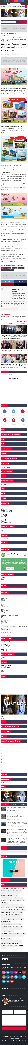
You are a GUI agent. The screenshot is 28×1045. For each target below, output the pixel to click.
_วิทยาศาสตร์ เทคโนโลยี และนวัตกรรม (9, 615)
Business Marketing (19, 909)
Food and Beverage (18, 919)
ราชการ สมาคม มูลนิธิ (6, 900)
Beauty (2, 671)
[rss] (17, 1)
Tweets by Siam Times (6, 589)
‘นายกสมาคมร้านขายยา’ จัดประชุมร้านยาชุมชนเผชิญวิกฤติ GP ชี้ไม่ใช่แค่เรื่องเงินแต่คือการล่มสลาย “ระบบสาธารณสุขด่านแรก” (17, 809)
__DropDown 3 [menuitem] (4, 515)
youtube (2, 579)
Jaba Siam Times (6, 665)
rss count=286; (4, 650)
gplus (2, 582)
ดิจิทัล (8, 893)
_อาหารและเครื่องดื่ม (5, 620)
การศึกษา (9, 890)
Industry (3, 931)
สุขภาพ (3, 907)
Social (2, 39)
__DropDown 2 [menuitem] (4, 514)
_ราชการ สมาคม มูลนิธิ (6, 614)
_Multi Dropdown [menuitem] (5, 519)
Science (9, 938)
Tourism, (17, 56)
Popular (14, 804)
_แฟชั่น (2, 611)
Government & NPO (6, 926)
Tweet (9, 281)
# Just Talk (20, 268)
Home (2, 37)
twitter (2, 578)
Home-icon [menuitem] (3, 507)
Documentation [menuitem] (4, 509)
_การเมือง (3, 599)
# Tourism (11, 269)
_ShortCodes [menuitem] (3, 520)
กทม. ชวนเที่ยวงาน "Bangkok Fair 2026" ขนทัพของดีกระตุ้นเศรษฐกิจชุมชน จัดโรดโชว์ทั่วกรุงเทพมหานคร (17, 816)
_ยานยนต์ (3, 612)
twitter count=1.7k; (5, 643)
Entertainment (5, 917)
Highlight (14, 37)
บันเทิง (15, 895)
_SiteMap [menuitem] (3, 521)
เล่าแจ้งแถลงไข (4, 622)
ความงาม (3, 893)
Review (3, 938)
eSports (13, 917)
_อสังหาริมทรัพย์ (4, 619)
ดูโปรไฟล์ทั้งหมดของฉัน (6, 667)
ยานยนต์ (20, 897)
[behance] (19, 1)
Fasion (3, 919)
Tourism (7, 39)
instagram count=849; (6, 649)
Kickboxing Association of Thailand (11, 933)
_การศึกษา (3, 600)
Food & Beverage (6, 921)
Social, (13, 56)
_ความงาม (3, 604)
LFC (24, 933)
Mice (2, 936)
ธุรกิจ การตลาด (15, 893)
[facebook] (4, 1)
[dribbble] (15, 1)
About (2, 530)
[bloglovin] (12, 1)
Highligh (11, 929)
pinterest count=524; (5, 646)
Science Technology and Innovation (11, 940)
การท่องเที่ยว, (22, 54)
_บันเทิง (2, 609)
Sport (15, 945)
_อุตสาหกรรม (3, 621)
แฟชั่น (15, 897)
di (16, 912)
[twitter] (6, 1)
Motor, (10, 56)
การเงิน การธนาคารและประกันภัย (9, 888)
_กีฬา (2, 603)
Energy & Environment (15, 914)
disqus (13, 372)
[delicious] (23, 1)
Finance (9, 919)
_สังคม (2, 616)
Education (4, 914)
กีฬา (21, 890)
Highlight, (3, 56)
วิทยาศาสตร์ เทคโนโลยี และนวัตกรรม (10, 905)
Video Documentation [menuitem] (6, 522)
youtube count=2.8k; (5, 645)
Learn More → (12, 1003)
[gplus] (8, 1)
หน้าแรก (2, 782)
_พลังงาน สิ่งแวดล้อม (5, 610)
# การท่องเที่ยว (8, 268)
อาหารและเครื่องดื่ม (19, 907)
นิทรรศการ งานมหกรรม (6, 895)
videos (3, 948)
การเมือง (3, 890)
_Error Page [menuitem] (3, 516)
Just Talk (19, 37)
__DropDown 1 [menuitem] (4, 513)
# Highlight (14, 268)
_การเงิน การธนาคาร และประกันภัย (9, 597)
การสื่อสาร (15, 890)
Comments (23, 804)
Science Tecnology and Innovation (11, 943)
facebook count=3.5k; (6, 642)
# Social (6, 269)
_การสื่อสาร (3, 602)
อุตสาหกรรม (4, 909)
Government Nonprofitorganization (11, 924)
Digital (21, 912)
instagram (3, 581)
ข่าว (1, 595)
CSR (13, 912)
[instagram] (21, 1)
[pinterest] (10, 1)
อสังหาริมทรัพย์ (9, 907)
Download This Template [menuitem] (6, 510)
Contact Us (3, 531)
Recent (5, 804)
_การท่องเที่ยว (4, 598)
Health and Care (17, 926)
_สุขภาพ (2, 617)
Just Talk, (7, 56)
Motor (24, 37)
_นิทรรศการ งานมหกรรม (6, 608)
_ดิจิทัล (2, 605)
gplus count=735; (4, 644)
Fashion (2, 672)
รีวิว (1, 623)
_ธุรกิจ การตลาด (4, 606)
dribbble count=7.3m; (5, 648)
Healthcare (4, 929)
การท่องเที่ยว (7, 37)
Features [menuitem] (3, 517)
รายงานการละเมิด (5, 467)
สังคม (21, 905)
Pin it (9, 285)
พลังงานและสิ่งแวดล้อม (6, 897)
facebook (22, 372)
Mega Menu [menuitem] (3, 508)
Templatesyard (14, 1036)
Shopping (3, 945)
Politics (13, 936)
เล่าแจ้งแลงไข (4, 902)
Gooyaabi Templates (14, 1038)
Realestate (20, 936)
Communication (5, 912)
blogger (5, 372)
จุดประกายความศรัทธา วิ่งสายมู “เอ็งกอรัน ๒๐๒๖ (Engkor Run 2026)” (12, 351)
